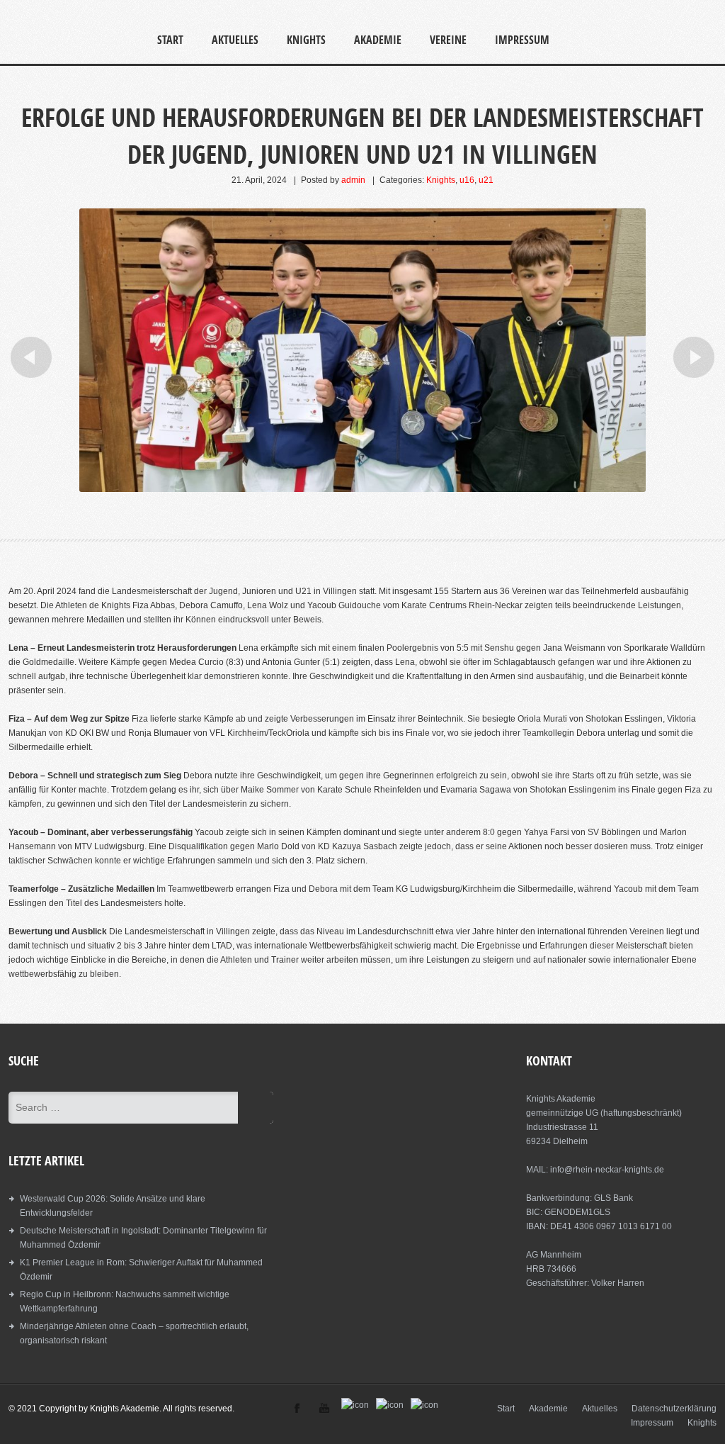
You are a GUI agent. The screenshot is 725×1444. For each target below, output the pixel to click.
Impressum (522, 39)
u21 (486, 180)
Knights (306, 39)
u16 (466, 180)
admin (353, 180)
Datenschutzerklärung (674, 1409)
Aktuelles (235, 39)
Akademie (377, 39)
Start (170, 39)
